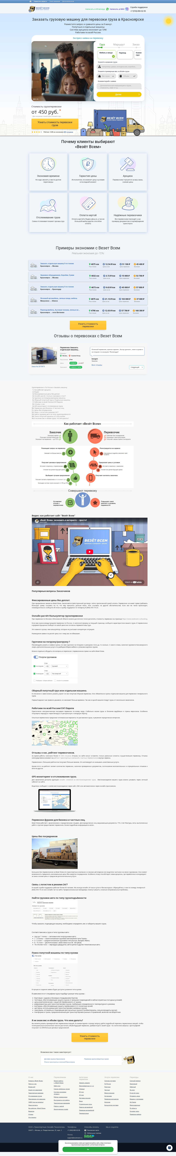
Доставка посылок (84, 1098)
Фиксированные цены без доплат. (47, 394)
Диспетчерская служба (61, 1109)
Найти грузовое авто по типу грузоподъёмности (52, 414)
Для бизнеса (32, 1117)
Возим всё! (31, 1087)
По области (133, 1108)
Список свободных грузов (62, 1089)
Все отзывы (97, 365)
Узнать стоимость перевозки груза (55, 124)
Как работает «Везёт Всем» (37, 1108)
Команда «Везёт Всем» (35, 1081)
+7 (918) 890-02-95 (138, 11)
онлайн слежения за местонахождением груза (77, 780)
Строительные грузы (85, 1104)
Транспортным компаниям (62, 1103)
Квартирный (133, 1084)
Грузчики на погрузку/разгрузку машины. (50, 398)
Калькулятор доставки (111, 1105)
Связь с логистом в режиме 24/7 (46, 412)
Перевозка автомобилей (86, 1110)
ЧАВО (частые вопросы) (35, 1102)
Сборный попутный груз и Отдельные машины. (52, 400)
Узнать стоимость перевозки (88, 325)
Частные (107, 1090)
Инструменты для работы (62, 1100)
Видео (36, 392)
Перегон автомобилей (86, 1107)
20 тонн (81, 1092)
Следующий (135, 367)
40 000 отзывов (65, 756)
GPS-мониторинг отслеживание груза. (48, 406)
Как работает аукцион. (42, 390)
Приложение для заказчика (36, 1099)
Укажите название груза (107, 62)
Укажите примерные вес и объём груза (113, 71)
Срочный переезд (135, 1081)
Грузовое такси (134, 1111)
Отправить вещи (135, 1096)
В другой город (134, 1093)
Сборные (82, 1089)
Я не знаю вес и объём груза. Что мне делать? (51, 418)
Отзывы (30, 1114)
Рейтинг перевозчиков (60, 1097)
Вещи (81, 1101)
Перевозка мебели (135, 1114)
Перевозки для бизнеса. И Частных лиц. (49, 408)
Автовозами (108, 1096)
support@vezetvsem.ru (74, 1138)
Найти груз (57, 1086)
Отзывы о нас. (39, 404)
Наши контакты (33, 1105)
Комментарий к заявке (107, 81)
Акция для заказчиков (35, 1090)
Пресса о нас (32, 1084)
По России (107, 1084)
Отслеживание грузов (35, 1096)
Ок (88, 1149)
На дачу (132, 1090)
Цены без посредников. (43, 410)
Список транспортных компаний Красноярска (59, 1062)
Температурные (84, 1113)
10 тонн (81, 1095)
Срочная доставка (110, 1081)
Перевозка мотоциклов (111, 1099)
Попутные (107, 1087)
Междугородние (109, 1093)
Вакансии (31, 1111)
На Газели (133, 1102)
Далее (118, 94)
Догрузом (107, 1102)
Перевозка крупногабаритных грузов (96, 1059)
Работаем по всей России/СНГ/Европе (48, 402)
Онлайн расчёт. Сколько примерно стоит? (50, 396)
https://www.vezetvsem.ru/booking (134, 619)
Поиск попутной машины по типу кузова (49, 416)
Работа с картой (59, 1106)
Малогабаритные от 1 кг (86, 1086)
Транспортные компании (35, 1093)
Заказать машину (84, 1083)
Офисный (133, 1087)
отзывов (68, 132)
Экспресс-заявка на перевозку (88, 38)
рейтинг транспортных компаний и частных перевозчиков (76, 758)
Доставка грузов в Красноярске (54, 1059)
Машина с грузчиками (136, 1099)
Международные (135, 1105)
